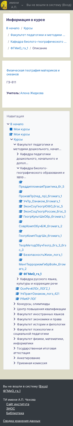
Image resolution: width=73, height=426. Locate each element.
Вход (66, 5)
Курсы (28, 28)
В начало (12, 28)
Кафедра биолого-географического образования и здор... (39, 41)
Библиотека (15, 413)
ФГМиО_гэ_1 (19, 48)
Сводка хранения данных (21, 421)
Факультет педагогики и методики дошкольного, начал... (39, 35)
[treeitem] (36, 244)
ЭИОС (10, 408)
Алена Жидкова (31, 93)
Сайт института (17, 404)
